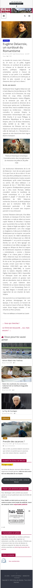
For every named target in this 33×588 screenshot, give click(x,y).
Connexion (17, 577)
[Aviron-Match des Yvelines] (16, 344)
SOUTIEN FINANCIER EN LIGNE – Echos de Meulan (16, 481)
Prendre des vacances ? (14, 441)
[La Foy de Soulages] (16, 395)
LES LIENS (7, 576)
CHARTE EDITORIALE (16, 576)
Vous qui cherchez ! (11, 323)
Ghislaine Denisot (19, 54)
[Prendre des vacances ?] (16, 422)
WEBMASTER (26, 576)
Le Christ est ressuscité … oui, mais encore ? (15, 329)
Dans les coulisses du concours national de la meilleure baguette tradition (15, 386)
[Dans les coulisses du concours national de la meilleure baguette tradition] (16, 367)
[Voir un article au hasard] (29, 15)
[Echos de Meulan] (16, 9)
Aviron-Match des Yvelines (12, 360)
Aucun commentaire (9, 446)
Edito (5, 438)
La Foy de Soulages (9, 411)
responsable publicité (20, 504)
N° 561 (10, 56)
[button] (29, 511)
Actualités (6, 40)
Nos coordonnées (14, 561)
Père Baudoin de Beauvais (21, 444)
